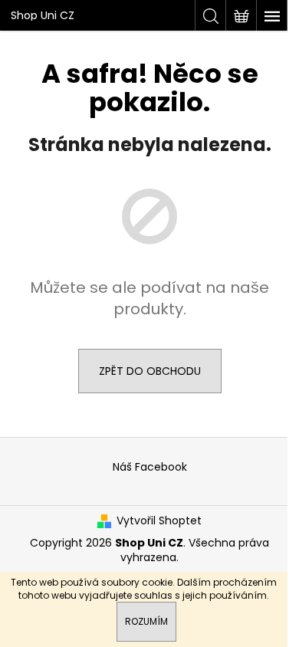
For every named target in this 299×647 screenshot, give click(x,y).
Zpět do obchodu (150, 371)
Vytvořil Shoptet (159, 521)
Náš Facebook (150, 467)
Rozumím (146, 621)
